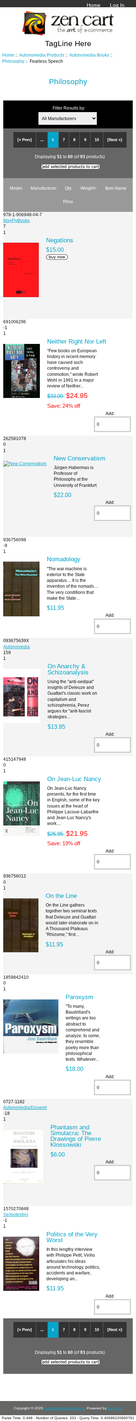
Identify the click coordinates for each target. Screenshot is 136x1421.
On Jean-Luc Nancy (74, 779)
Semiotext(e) (15, 1214)
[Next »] (114, 139)
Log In (117, 5)
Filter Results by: (69, 108)
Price (68, 201)
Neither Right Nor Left (76, 341)
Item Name (116, 188)
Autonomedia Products (41, 55)
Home (93, 5)
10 (97, 139)
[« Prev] (24, 139)
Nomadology (64, 559)
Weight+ (89, 188)
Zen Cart (115, 1408)
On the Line (61, 895)
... (42, 139)
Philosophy (13, 61)
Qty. (68, 188)
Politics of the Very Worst (72, 1237)
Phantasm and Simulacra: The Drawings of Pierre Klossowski (75, 1136)
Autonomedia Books (89, 55)
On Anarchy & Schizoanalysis (68, 668)
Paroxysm (79, 997)
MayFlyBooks (16, 220)
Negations (59, 240)
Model (16, 188)
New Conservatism (79, 458)
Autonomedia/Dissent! (25, 1107)
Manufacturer (43, 188)
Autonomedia (16, 646)
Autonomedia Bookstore (64, 1408)
